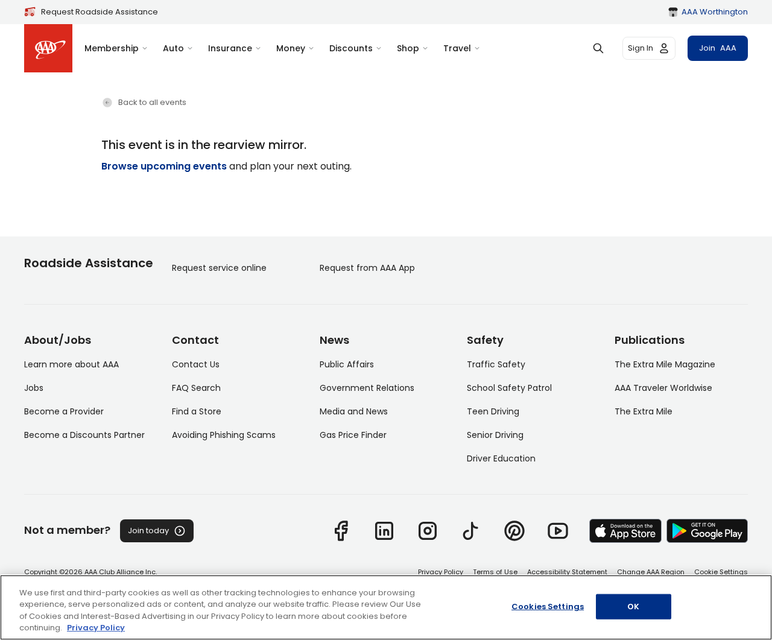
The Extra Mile (643, 411)
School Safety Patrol (509, 388)
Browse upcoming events (164, 166)
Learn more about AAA (71, 364)
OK (633, 606)
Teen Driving (493, 411)
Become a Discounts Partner (84, 435)
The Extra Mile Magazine (665, 364)
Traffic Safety (496, 364)
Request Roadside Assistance (99, 11)
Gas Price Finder (353, 435)
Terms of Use (495, 572)
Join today (148, 530)
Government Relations (367, 388)
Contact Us (196, 364)
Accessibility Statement (567, 572)
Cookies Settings (547, 606)
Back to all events (152, 102)
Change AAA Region (651, 572)
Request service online (219, 268)
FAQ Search (196, 388)
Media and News (354, 411)
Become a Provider (64, 411)
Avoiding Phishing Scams (224, 435)
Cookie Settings (721, 572)
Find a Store (196, 411)
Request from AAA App (367, 268)
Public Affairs (347, 364)
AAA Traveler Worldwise (663, 388)
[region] (386, 607)
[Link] (341, 531)
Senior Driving (495, 435)
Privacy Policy (440, 572)
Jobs (33, 388)
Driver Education (501, 458)
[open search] (598, 48)
